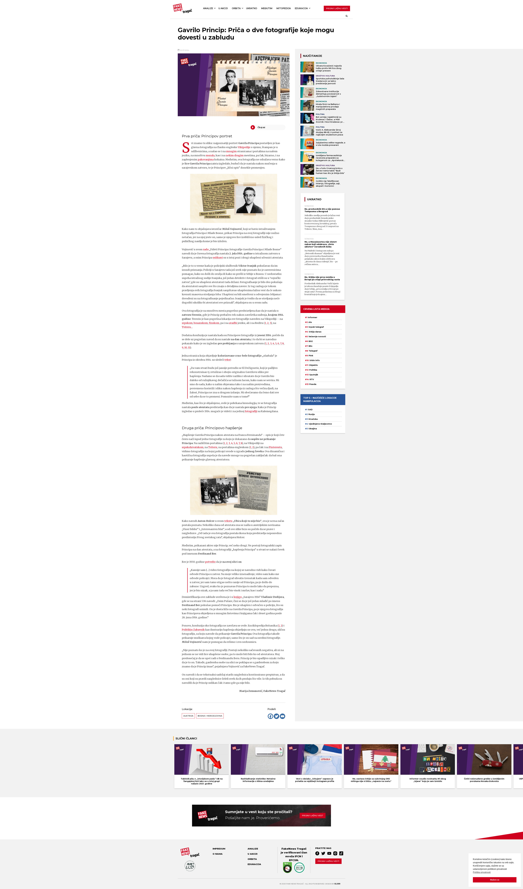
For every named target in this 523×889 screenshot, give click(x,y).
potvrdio (210, 561)
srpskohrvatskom (192, 447)
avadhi (233, 323)
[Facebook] (270, 716)
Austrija (188, 716)
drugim (239, 155)
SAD (310, 409)
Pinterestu (275, 447)
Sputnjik (313, 374)
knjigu (238, 597)
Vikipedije (244, 147)
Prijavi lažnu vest (312, 815)
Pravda (312, 384)
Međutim (266, 8)
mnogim (231, 151)
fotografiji (251, 411)
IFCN (298, 856)
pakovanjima (206, 159)
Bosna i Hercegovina (210, 716)
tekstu (228, 521)
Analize (208, 8)
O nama (218, 854)
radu (206, 249)
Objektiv (313, 365)
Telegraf (313, 351)
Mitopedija (283, 8)
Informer (312, 317)
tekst (227, 359)
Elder (337, 884)
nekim (230, 155)
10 (185, 347)
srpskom (187, 323)
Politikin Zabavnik (193, 629)
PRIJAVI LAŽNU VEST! (337, 8)
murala (210, 155)
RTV (312, 379)
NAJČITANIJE (312, 55)
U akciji (223, 8)
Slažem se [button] (494, 880)
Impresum (219, 848)
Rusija (311, 414)
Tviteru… (187, 327)
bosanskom (201, 323)
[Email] (282, 716)
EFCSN (293, 860)
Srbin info (314, 360)
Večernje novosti (317, 336)
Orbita (236, 8)
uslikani (218, 257)
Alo (310, 322)
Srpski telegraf (316, 327)
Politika (313, 370)
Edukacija (301, 8)
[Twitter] (276, 716)
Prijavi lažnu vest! (328, 861)
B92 (311, 341)
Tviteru (212, 447)
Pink (311, 355)
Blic (310, 346)
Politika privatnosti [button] (482, 872)
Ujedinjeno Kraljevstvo (320, 424)
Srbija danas (315, 332)
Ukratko (251, 8)
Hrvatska (313, 419)
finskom (214, 323)
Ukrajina (312, 428)
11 (189, 347)
